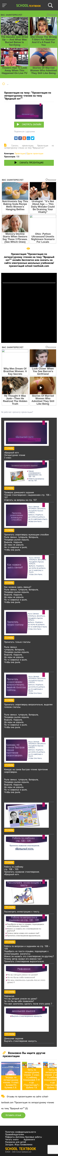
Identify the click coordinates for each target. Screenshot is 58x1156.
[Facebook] (20, 138)
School (28, 6)
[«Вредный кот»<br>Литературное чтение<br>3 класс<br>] (26, 445)
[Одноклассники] (24, 138)
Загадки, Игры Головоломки (18, 1145)
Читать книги (11, 1139)
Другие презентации (35, 154)
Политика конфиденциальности (20, 1132)
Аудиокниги (29, 1139)
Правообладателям (14, 1134)
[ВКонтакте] (16, 138)
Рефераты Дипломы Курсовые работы (23, 1137)
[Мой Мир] (28, 138)
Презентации (20, 154)
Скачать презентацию (31, 163)
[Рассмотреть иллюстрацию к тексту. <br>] (26, 904)
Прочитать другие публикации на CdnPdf (29, 341)
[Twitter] (32, 138)
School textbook (20, 1149)
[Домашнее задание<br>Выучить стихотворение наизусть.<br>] (26, 1031)
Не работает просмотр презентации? (17, 412)
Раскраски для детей (15, 1142)
